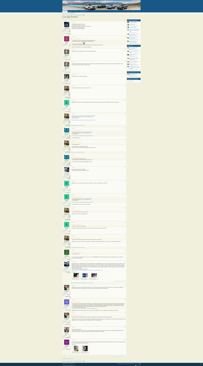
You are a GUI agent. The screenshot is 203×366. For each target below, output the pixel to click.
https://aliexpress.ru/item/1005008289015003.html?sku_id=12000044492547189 (87, 270)
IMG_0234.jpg (83, 278)
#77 (125, 235)
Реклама (70, 11)
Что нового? (75, 11)
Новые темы (130, 45)
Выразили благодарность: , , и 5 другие (83, 282)
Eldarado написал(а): (75, 210)
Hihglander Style (66, 363)
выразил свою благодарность (79, 125)
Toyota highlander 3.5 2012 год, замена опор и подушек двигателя (134, 67)
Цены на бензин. (132, 24)
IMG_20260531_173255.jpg (86, 351)
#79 (125, 261)
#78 (125, 250)
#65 (125, 74)
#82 (125, 313)
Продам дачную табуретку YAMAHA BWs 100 (134, 59)
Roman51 (64, 18)
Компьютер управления (133, 61)
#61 (125, 22)
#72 (125, 167)
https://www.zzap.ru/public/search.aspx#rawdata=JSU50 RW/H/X (83, 120)
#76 (125, 222)
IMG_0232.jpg (92, 278)
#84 (125, 340)
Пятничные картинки (133, 22)
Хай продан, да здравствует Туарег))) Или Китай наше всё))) (134, 30)
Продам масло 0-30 (132, 64)
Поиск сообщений (72, 13)
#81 (125, 299)
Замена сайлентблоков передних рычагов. (133, 41)
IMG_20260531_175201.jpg (77, 351)
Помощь (137, 363)
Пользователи (82, 11)
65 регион (68, 137)
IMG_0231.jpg (74, 278)
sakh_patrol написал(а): (76, 142)
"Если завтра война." (133, 26)
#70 (125, 140)
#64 (125, 61)
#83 (125, 327)
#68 (125, 113)
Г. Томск (69, 336)
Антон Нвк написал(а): (76, 315)
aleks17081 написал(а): (76, 130)
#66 (125, 86)
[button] (78, 11)
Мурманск (68, 294)
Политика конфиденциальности (129, 363)
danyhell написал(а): (75, 301)
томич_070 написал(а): (76, 38)
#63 (125, 49)
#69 (125, 128)
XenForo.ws (73, 365)
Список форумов (65, 13)
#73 (125, 181)
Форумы (65, 11)
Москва (69, 31)
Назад (64, 20)
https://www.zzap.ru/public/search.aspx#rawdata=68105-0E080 (83, 115)
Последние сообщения (132, 20)
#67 (125, 100)
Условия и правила (120, 363)
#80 (125, 285)
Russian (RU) (72, 363)
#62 (125, 36)
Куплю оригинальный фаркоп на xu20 (133, 38)
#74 (125, 194)
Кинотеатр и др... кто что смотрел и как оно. (133, 34)
